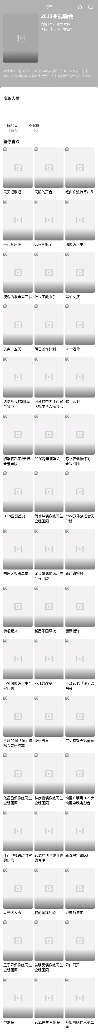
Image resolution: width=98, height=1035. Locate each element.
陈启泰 (55, 29)
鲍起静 (67, 29)
